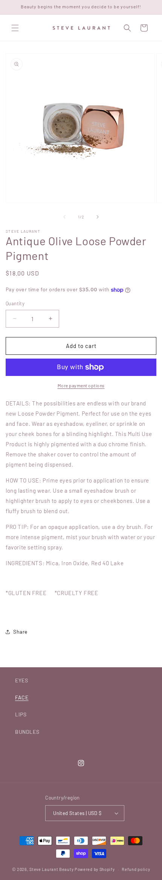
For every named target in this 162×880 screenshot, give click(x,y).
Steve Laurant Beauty (51, 869)
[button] (15, 28)
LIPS (20, 714)
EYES (21, 680)
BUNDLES (27, 731)
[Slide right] (97, 217)
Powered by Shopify (95, 869)
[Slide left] (64, 217)
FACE (21, 697)
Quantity (15, 303)
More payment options (81, 385)
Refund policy (136, 869)
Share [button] (20, 631)
